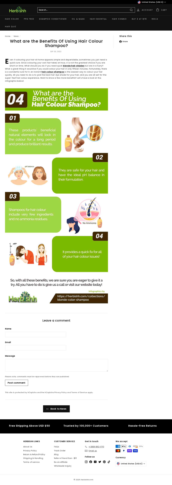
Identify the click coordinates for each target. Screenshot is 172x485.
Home (7, 36)
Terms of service (31, 462)
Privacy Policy (60, 392)
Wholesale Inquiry (63, 466)
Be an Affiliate (60, 462)
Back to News (58, 408)
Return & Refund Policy (34, 454)
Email (8, 342)
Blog (56, 454)
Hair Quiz (10, 26)
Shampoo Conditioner (53, 19)
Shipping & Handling (33, 458)
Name (8, 328)
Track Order (60, 450)
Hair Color (12, 19)
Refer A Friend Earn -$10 (65, 458)
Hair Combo (119, 19)
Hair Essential (98, 19)
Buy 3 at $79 (139, 19)
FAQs (56, 446)
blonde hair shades (73, 65)
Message (10, 355)
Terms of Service (79, 392)
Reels (155, 19)
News (16, 36)
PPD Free (29, 19)
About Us (27, 446)
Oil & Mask (78, 19)
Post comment (16, 382)
